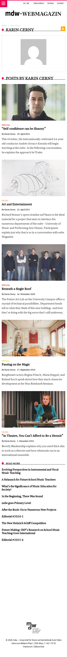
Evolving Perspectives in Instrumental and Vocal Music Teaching (30, 471)
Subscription (39, 3)
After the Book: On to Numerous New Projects (29, 509)
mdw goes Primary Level (16, 503)
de (28, 3)
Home (4, 25)
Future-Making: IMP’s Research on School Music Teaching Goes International (31, 531)
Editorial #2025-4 (13, 540)
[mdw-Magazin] (33, 9)
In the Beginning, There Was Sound (22, 496)
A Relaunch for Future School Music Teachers (29, 479)
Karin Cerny (9, 134)
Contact (60, 3)
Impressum (27, 646)
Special (6, 125)
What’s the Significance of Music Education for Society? (29, 487)
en (24, 3)
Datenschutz (39, 646)
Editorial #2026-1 (13, 516)
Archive (50, 3)
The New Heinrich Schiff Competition (24, 523)
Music (5, 201)
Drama (5, 361)
